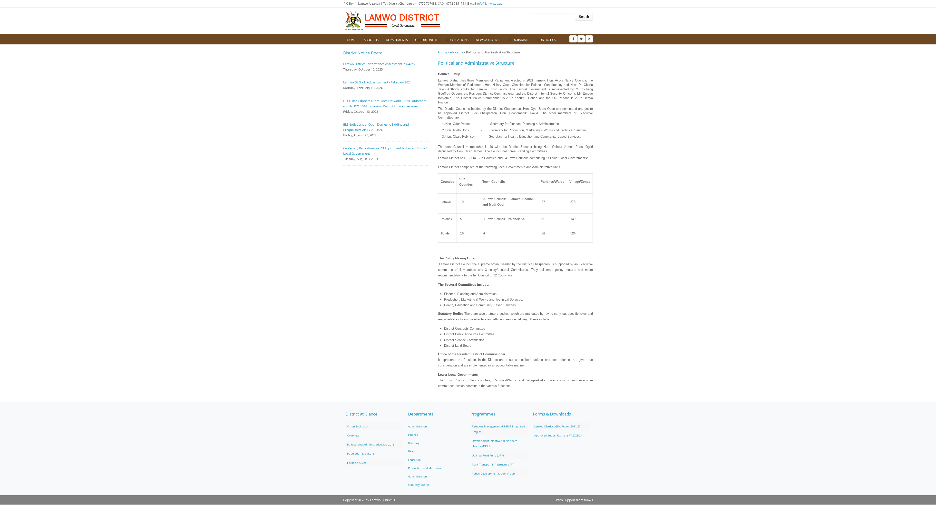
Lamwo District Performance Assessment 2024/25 (379, 64)
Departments (397, 40)
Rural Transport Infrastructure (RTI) (493, 464)
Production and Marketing (424, 468)
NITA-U (588, 500)
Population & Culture (360, 453)
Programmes (519, 40)
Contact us (546, 40)
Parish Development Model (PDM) (493, 473)
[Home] (392, 20)
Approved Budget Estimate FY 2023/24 (558, 435)
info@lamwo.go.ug (489, 3)
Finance (413, 434)
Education (414, 460)
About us (371, 40)
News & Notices (488, 40)
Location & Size (356, 463)
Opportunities (427, 40)
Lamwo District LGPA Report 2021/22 (557, 426)
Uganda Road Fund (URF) (488, 455)
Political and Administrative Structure (370, 444)
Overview (353, 435)
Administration (417, 426)
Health (412, 451)
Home (351, 40)
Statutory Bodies (418, 484)
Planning (413, 443)
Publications (457, 40)
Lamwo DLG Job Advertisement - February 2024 (377, 82)
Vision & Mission (357, 426)
